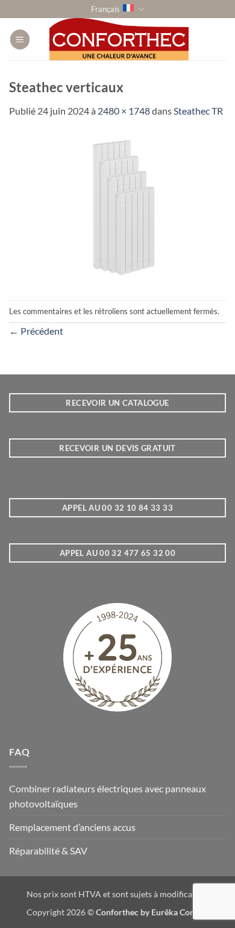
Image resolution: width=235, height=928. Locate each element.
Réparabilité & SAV (48, 850)
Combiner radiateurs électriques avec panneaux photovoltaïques (107, 796)
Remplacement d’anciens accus (72, 827)
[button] (20, 39)
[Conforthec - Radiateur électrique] (119, 39)
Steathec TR (198, 110)
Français (105, 9)
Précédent (36, 330)
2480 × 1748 (124, 110)
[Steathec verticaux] (117, 207)
